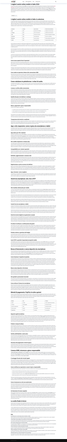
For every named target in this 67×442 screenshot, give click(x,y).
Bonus (33, 1)
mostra (16, 15)
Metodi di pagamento (28, 1)
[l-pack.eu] (13, 1)
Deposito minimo (38, 1)
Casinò (23, 1)
